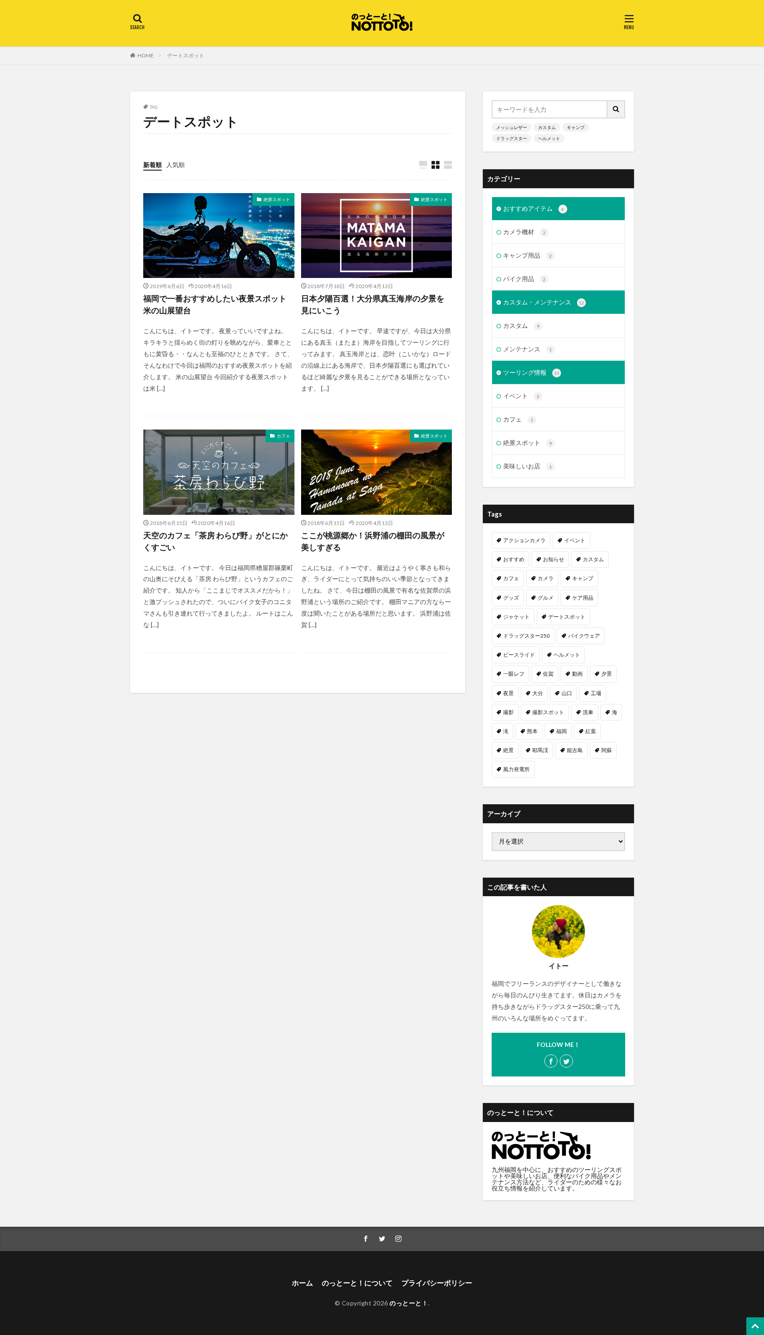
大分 (537, 693)
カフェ (283, 435)
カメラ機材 (524, 232)
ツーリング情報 (531, 372)
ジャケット (516, 616)
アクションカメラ (524, 540)
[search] (616, 109)
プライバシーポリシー (436, 1282)
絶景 (508, 750)
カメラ (546, 578)
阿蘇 (606, 750)
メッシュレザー (511, 127)
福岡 (561, 731)
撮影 (508, 712)
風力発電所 (516, 769)
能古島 (575, 750)
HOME (146, 55)
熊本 (532, 731)
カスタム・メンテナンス (543, 302)
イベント (521, 395)
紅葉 (590, 731)
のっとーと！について (357, 1282)
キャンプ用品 (527, 255)
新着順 (152, 164)
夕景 (606, 673)
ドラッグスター (511, 138)
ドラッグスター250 (526, 635)
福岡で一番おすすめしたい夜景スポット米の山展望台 (214, 304)
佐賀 (548, 673)
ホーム (302, 1282)
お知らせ (553, 559)
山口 (567, 693)
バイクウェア (584, 635)
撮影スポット (548, 712)
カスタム (547, 127)
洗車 (588, 712)
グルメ (546, 597)
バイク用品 (524, 278)
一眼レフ (513, 673)
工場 (596, 693)
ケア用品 (582, 597)
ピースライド (519, 654)
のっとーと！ (409, 1303)
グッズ (511, 597)
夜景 (508, 693)
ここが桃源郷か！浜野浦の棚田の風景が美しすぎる (372, 541)
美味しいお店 (527, 466)
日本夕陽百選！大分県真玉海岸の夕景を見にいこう (372, 304)
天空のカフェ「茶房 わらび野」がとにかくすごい (215, 541)
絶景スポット (277, 199)
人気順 (175, 164)
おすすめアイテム (533, 208)
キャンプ (575, 127)
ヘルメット (549, 138)
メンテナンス (527, 349)
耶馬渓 (540, 750)
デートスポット (185, 55)
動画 (577, 673)
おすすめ (513, 559)
